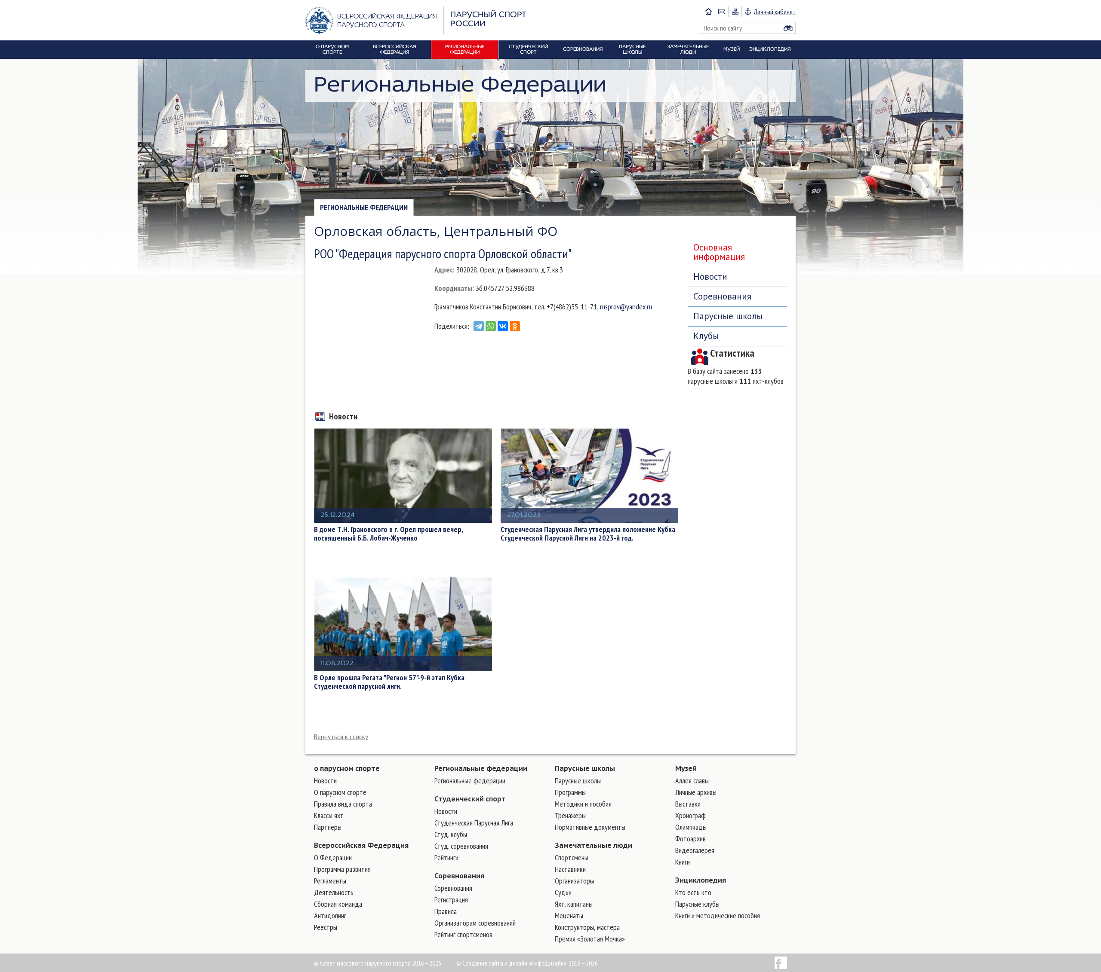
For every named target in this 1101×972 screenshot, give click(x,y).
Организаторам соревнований (475, 923)
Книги (682, 862)
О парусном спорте (340, 792)
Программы (570, 792)
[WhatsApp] (491, 326)
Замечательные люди (593, 845)
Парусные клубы (697, 904)
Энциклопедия (700, 880)
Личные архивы (696, 792)
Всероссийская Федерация (361, 845)
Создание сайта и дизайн (494, 963)
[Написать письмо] (721, 11)
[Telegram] (479, 326)
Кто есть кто (693, 892)
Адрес (443, 270)
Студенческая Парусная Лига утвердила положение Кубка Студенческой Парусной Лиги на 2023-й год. (588, 533)
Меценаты (569, 915)
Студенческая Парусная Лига (473, 823)
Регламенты (330, 881)
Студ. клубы (450, 834)
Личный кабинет (775, 11)
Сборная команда (338, 904)
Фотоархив (690, 839)
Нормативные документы (590, 827)
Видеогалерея (694, 850)
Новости (710, 276)
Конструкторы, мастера (587, 927)
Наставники (570, 869)
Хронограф (690, 815)
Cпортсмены (571, 857)
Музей (686, 768)
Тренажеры (570, 815)
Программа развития (342, 869)
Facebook (781, 963)
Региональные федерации (364, 207)
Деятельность (334, 892)
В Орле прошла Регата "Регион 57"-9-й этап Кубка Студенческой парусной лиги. (389, 682)
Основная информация (719, 252)
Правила (445, 911)
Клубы (706, 336)
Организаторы (574, 881)
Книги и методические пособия (717, 915)
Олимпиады (691, 827)
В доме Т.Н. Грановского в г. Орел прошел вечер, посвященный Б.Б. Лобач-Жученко (388, 533)
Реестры (325, 927)
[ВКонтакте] (503, 326)
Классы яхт (329, 815)
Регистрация (451, 900)
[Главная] (708, 11)
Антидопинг (330, 915)
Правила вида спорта (343, 804)
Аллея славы (692, 781)
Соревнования (722, 296)
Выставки (688, 804)
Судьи (563, 892)
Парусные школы (728, 316)
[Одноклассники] (515, 326)
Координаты (453, 288)
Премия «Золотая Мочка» (590, 939)
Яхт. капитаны (574, 904)
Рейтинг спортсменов (463, 934)
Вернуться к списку (341, 737)
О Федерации (333, 857)
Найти (788, 28)
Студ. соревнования (461, 846)
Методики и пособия (583, 804)
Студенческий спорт (470, 799)
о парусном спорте (347, 768)
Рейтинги (446, 857)
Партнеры (327, 827)
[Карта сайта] (734, 11)
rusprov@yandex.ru (626, 307)
